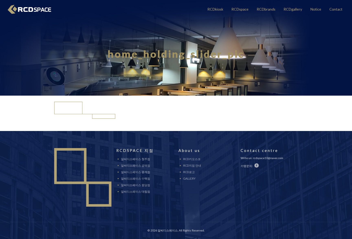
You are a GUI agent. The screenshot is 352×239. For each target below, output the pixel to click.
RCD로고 (189, 172)
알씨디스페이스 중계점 (135, 172)
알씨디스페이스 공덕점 (135, 165)
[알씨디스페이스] (31, 9)
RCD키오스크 (191, 159)
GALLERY (189, 178)
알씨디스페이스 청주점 (135, 159)
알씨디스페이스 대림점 (135, 191)
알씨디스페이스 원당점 (135, 185)
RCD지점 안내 (192, 165)
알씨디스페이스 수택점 (135, 178)
